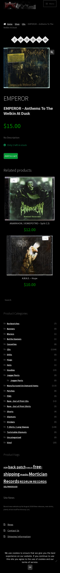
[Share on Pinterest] (27, 39)
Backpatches (13, 323)
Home (9, 24)
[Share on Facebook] (14, 39)
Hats (9, 365)
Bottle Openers (14, 339)
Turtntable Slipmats (17, 432)
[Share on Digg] (39, 39)
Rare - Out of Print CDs (18, 401)
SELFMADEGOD (11, 486)
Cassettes (12, 344)
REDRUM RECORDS (33, 482)
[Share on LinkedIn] (33, 39)
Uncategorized (14, 437)
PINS (9, 396)
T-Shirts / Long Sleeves (18, 427)
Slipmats (11, 416)
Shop (17, 24)
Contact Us (13, 530)
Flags (9, 359)
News (10, 524)
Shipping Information (19, 536)
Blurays (10, 334)
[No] (56, 561)
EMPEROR (16, 98)
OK (30, 567)
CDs (23, 24)
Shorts (10, 411)
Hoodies (11, 370)
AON (6, 467)
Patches (11, 390)
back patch (17, 467)
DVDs (9, 354)
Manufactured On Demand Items (22, 385)
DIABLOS (29, 468)
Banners (11, 328)
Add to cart (11, 155)
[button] (51, 52)
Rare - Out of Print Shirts (19, 406)
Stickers (11, 421)
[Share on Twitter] (20, 39)
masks (24, 474)
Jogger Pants (13, 375)
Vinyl (9, 442)
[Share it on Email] (45, 39)
